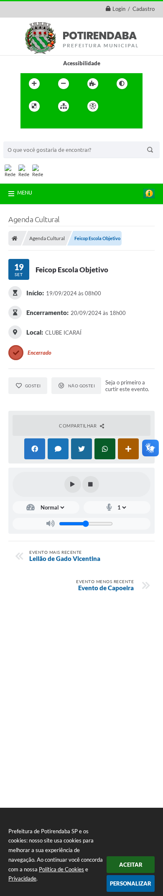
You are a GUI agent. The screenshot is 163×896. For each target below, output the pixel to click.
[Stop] (90, 484)
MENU (24, 192)
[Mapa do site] (63, 106)
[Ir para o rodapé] (65, 123)
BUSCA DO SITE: (28, 137)
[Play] (72, 484)
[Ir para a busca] (47, 123)
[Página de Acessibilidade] (93, 106)
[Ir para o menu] (28, 123)
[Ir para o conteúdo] (116, 106)
